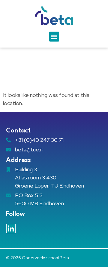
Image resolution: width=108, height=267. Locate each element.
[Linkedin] (11, 228)
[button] (54, 37)
